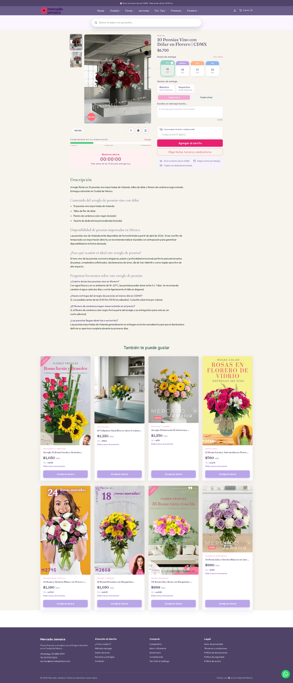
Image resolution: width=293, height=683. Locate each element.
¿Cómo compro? (103, 644)
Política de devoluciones (215, 652)
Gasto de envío (102, 652)
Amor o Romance (158, 648)
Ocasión (114, 10)
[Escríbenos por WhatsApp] (285, 674)
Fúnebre (192, 10)
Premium (176, 10)
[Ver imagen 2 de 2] (76, 59)
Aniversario (155, 652)
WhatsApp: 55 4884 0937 (52, 653)
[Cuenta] (235, 11)
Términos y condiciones (215, 648)
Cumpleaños (156, 644)
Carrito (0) (248, 10)
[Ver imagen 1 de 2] (76, 42)
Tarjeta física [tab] (174, 97)
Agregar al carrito (190, 143)
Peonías (161, 35)
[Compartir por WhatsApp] (138, 131)
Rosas (100, 10)
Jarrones (143, 10)
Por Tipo (160, 10)
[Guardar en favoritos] (131, 131)
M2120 (78, 130)
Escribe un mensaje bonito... (172, 103)
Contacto (99, 661)
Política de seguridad (214, 657)
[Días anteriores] (158, 69)
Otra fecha (218, 57)
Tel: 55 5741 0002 (48, 657)
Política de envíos (212, 661)
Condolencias (156, 657)
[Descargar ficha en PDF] (146, 131)
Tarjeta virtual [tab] (206, 97)
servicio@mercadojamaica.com (55, 661)
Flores (128, 10)
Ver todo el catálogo (160, 661)
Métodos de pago (103, 648)
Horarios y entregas (104, 657)
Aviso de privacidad (213, 644)
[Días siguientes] (221, 69)
